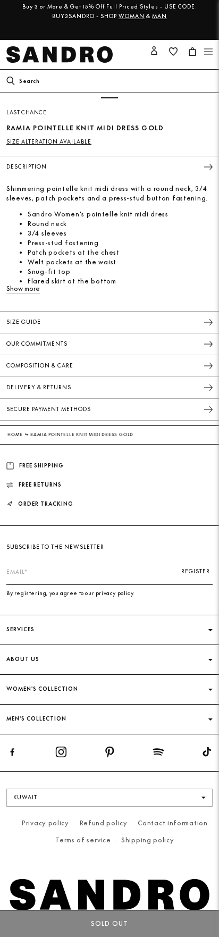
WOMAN (132, 16)
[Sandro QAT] (61, 54)
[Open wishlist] (173, 51)
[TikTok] (207, 754)
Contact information (172, 823)
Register (195, 571)
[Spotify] (158, 754)
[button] (208, 51)
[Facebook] (12, 754)
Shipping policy (147, 840)
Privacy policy (45, 823)
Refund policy (104, 823)
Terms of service (83, 840)
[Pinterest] (109, 754)
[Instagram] (61, 754)
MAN (159, 16)
